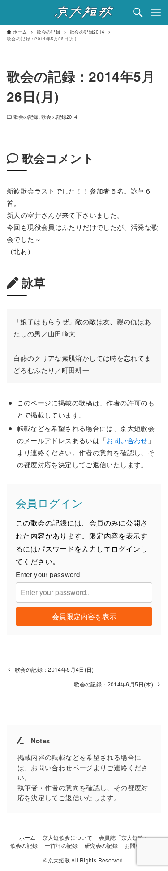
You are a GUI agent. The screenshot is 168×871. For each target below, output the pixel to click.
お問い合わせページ (62, 767)
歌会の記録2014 (59, 116)
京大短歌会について (67, 837)
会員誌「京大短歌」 (124, 837)
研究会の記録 (101, 845)
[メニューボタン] (156, 13)
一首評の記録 (61, 845)
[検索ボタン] (138, 13)
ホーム (27, 837)
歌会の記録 (26, 116)
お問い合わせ (126, 440)
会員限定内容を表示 (84, 616)
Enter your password (48, 574)
